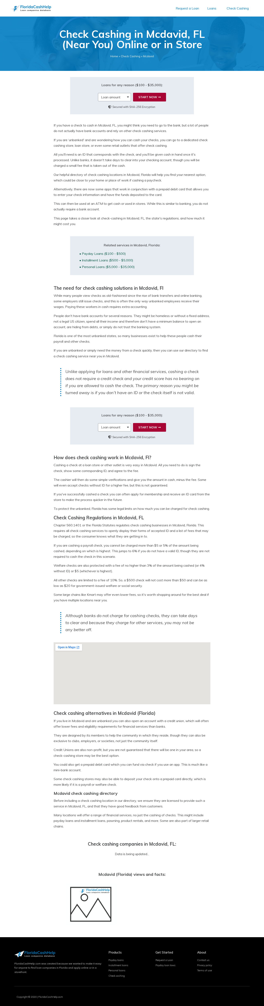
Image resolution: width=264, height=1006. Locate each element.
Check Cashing (238, 8)
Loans (211, 8)
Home (114, 56)
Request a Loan (187, 8)
